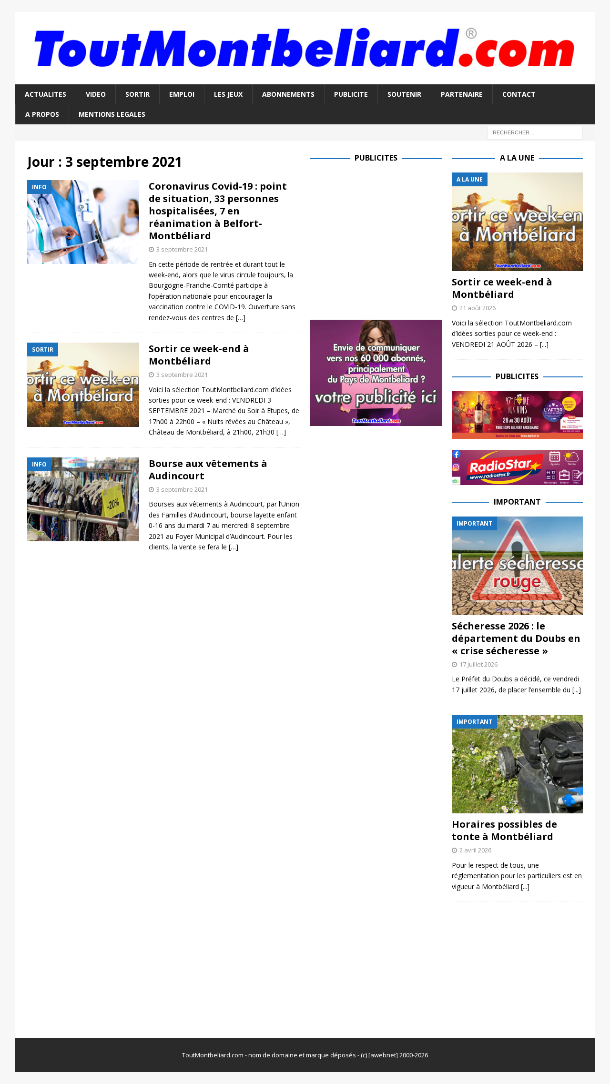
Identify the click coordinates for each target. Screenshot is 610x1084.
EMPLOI (181, 94)
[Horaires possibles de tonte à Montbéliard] (517, 764)
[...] (544, 344)
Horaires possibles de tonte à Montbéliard (504, 830)
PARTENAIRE (462, 94)
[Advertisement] (390, 239)
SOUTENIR (404, 94)
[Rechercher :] (535, 132)
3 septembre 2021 (182, 249)
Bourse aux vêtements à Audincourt (208, 469)
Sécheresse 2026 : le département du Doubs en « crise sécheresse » (516, 638)
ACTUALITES (45, 94)
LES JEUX (228, 94)
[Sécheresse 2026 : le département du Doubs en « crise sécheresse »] (517, 566)
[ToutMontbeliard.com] (305, 78)
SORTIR (137, 94)
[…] (240, 317)
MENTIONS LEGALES (112, 114)
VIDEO (96, 94)
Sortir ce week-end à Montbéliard (199, 354)
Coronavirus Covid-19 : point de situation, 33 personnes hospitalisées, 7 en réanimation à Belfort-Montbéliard (218, 211)
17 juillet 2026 (478, 664)
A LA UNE (517, 157)
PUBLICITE (351, 94)
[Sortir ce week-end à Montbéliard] (517, 221)
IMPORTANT (517, 501)
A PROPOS (42, 114)
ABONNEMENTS (288, 94)
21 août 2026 (477, 308)
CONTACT (519, 94)
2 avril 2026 (475, 850)
